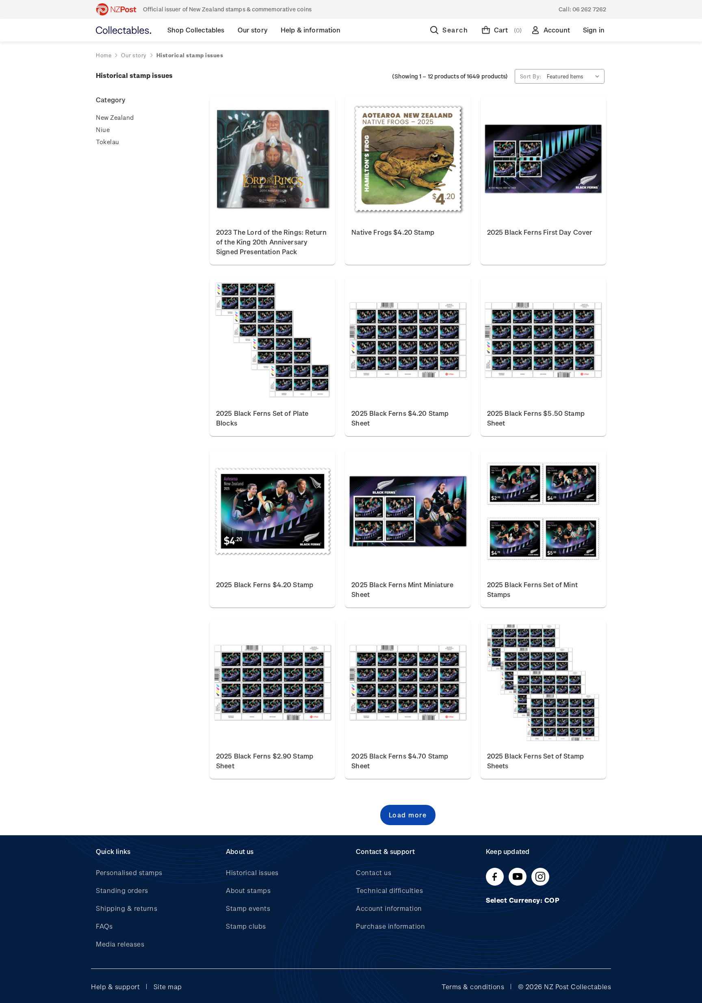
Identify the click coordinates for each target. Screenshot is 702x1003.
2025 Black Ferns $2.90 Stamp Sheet (264, 761)
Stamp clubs (246, 926)
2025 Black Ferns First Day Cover (540, 232)
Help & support (115, 986)
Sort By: (531, 76)
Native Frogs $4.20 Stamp (392, 232)
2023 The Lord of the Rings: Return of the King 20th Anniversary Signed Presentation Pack (271, 241)
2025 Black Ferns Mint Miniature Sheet (402, 589)
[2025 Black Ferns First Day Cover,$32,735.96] (543, 159)
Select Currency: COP (523, 900)
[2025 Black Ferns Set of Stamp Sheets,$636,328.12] (543, 683)
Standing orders (122, 890)
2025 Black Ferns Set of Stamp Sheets (535, 761)
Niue (103, 129)
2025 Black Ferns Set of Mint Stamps (532, 589)
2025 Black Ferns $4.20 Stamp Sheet (399, 418)
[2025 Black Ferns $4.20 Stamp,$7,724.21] (272, 511)
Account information (389, 908)
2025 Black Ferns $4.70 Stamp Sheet (399, 761)
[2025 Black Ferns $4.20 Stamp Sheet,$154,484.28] (407, 340)
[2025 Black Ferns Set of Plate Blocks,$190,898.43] (272, 340)
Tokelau (107, 141)
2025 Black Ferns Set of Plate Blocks (262, 418)
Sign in (593, 30)
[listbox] (575, 76)
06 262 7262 (589, 9)
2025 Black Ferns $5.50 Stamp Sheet (536, 418)
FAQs (104, 926)
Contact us (373, 872)
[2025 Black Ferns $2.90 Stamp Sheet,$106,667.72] (272, 683)
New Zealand (115, 117)
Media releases (120, 944)
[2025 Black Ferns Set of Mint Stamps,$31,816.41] (543, 511)
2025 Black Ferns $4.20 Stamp (264, 584)
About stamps (248, 890)
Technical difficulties (389, 890)
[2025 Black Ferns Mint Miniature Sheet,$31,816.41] (407, 511)
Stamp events (248, 908)
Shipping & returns (126, 908)
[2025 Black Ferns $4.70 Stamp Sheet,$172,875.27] (407, 683)
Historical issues (252, 872)
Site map (168, 986)
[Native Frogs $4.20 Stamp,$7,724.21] (407, 159)
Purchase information (390, 926)
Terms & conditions (473, 986)
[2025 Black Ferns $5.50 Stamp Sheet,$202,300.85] (543, 340)
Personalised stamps (129, 872)
